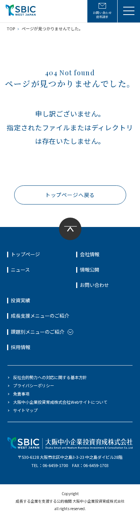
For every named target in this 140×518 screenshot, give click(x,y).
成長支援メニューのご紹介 (40, 315)
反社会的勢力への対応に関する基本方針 (50, 377)
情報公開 (89, 269)
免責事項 (21, 394)
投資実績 (20, 300)
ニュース (20, 269)
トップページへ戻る (70, 195)
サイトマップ (25, 410)
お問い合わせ (94, 284)
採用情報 (20, 347)
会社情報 (89, 254)
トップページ (25, 254)
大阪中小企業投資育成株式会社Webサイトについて (60, 402)
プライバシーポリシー (33, 385)
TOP (11, 28)
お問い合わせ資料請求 (102, 14)
